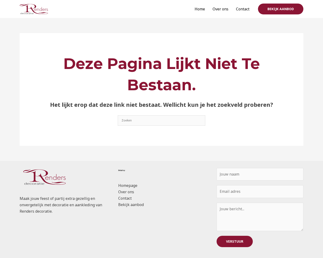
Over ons (220, 9)
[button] (280, 9)
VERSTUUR (234, 241)
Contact (242, 9)
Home (200, 9)
